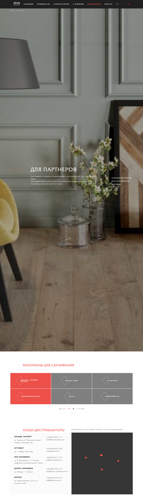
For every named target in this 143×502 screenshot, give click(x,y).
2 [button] (73, 409)
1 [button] (69, 409)
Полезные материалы (121, 178)
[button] (118, 461)
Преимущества (43, 4)
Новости (108, 4)
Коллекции (28, 4)
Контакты (116, 184)
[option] (30, 388)
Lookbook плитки (61, 4)
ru (129, 4)
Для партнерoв (94, 4)
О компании (78, 4)
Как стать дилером (120, 181)
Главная (12, 10)
